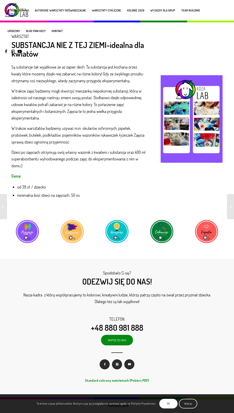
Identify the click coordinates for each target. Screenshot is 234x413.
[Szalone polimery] (3, 206)
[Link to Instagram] (12, 51)
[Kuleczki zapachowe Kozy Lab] (230, 206)
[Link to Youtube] (19, 51)
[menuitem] (18, 10)
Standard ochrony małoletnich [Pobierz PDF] (117, 380)
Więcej (188, 403)
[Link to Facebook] (6, 51)
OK (168, 403)
